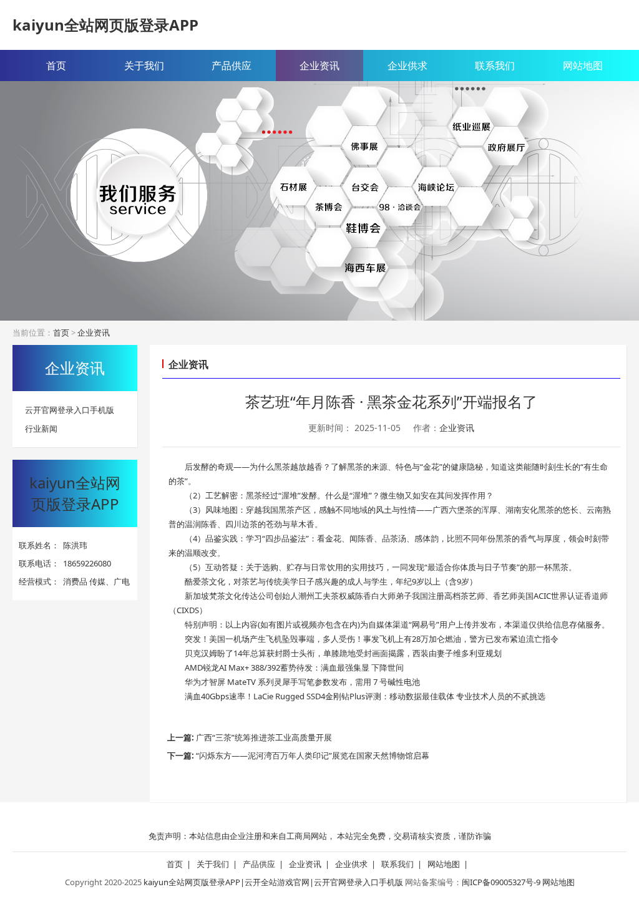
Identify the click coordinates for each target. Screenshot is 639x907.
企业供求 (407, 65)
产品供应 (231, 65)
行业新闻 (41, 428)
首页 (56, 65)
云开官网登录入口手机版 (69, 409)
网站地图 (583, 65)
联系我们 (495, 65)
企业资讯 (319, 65)
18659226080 (87, 563)
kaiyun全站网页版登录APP (105, 24)
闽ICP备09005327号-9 (501, 882)
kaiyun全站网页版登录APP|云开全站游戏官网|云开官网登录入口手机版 (273, 882)
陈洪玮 (75, 545)
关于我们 (144, 65)
